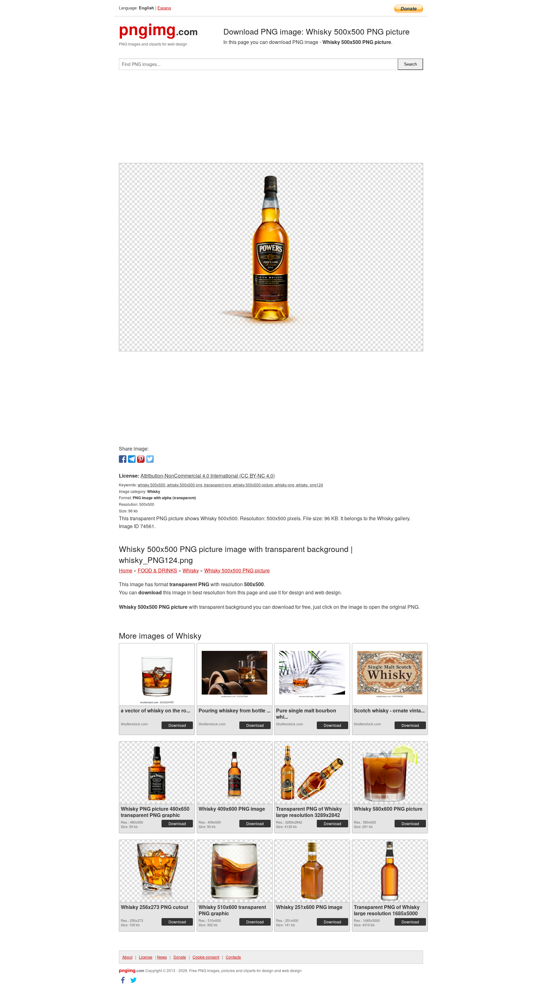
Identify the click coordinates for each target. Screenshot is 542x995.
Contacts (233, 957)
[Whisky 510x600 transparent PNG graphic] (234, 871)
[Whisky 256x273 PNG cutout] (157, 871)
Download (177, 725)
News (162, 957)
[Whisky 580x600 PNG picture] (389, 773)
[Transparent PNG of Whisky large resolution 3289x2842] (312, 773)
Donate (179, 957)
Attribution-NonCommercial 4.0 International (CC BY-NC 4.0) (208, 475)
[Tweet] (150, 459)
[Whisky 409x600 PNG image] (234, 773)
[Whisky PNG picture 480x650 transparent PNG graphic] (157, 773)
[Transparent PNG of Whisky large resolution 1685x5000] (390, 871)
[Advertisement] (271, 119)
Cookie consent (206, 957)
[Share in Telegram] (132, 459)
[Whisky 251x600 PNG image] (312, 871)
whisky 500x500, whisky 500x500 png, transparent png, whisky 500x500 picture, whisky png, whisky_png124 (230, 484)
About (127, 957)
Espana (164, 8)
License (145, 957)
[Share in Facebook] (122, 459)
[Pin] (141, 459)
